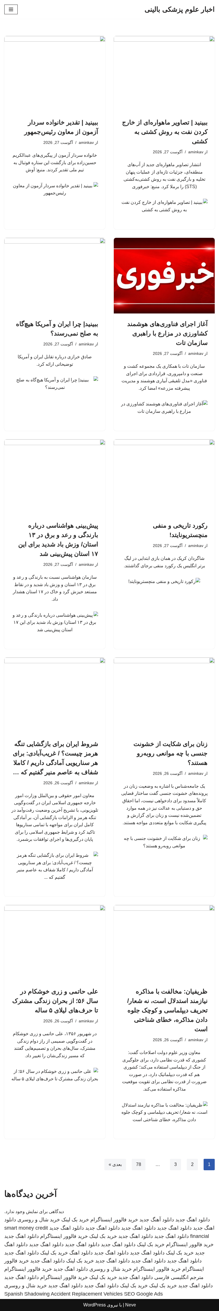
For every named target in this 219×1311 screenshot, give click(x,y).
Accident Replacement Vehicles (87, 1294)
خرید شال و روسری (38, 1219)
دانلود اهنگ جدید (192, 1219)
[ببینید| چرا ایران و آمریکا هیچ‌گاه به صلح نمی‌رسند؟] (54, 276)
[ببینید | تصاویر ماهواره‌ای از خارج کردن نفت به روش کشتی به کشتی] (164, 74)
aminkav (195, 152)
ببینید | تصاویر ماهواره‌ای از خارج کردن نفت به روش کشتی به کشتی (165, 132)
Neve (130, 1304)
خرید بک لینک (75, 1219)
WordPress (94, 1304)
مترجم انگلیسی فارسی (179, 1277)
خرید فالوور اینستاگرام (114, 1219)
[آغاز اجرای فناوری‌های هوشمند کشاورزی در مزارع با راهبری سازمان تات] (164, 276)
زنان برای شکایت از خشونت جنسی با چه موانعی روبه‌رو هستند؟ (170, 753)
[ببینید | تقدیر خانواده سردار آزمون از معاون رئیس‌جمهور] (54, 74)
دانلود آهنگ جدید (156, 1219)
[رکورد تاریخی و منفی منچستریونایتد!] (164, 477)
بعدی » (115, 1164)
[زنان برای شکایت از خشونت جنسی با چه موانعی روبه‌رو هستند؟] (164, 695)
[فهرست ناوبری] (11, 9)
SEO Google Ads (143, 1294)
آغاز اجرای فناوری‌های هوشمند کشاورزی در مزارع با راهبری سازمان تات (167, 333)
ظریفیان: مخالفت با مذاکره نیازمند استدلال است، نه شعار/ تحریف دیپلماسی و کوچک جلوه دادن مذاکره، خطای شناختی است (167, 1010)
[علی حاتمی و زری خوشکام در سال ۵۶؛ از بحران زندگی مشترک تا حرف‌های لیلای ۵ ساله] (54, 943)
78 (138, 1164)
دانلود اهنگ (81, 1253)
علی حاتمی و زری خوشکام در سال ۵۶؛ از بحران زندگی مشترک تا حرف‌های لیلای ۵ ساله (55, 1001)
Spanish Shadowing (27, 1294)
